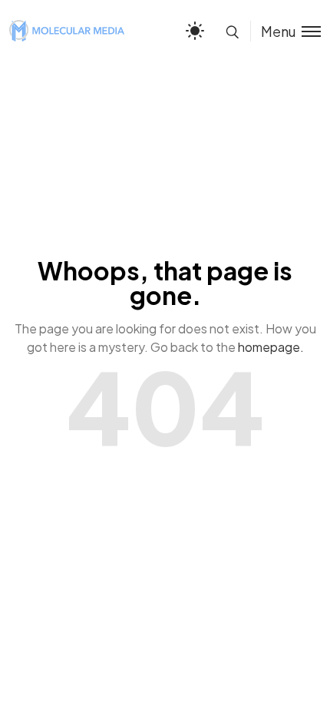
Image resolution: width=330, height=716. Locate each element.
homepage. (271, 347)
